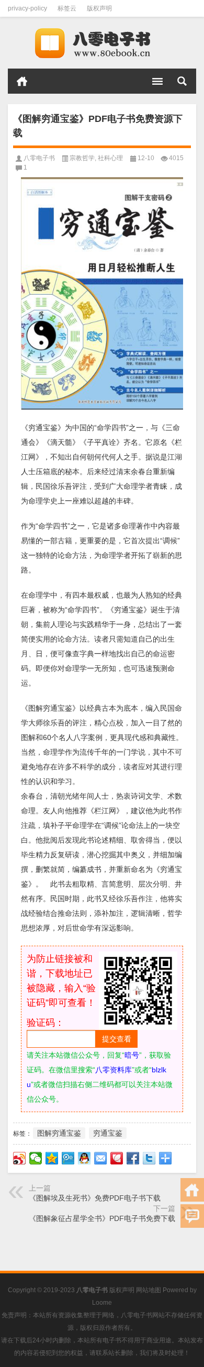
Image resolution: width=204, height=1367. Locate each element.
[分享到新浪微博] (19, 1158)
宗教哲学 (82, 158)
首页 (22, 81)
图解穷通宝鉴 (59, 1133)
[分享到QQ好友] (84, 1158)
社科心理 (110, 158)
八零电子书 (39, 158)
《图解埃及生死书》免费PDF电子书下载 (95, 1198)
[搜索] (182, 81)
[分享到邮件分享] (100, 1158)
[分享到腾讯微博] (68, 1158)
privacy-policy (27, 8)
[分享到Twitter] (149, 1158)
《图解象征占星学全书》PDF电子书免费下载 (102, 1218)
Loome (102, 1302)
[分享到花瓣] (116, 1158)
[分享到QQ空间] (52, 1158)
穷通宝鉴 (107, 1133)
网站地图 (148, 1290)
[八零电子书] (102, 43)
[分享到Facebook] (133, 1158)
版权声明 (99, 8)
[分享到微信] (35, 1158)
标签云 (67, 8)
